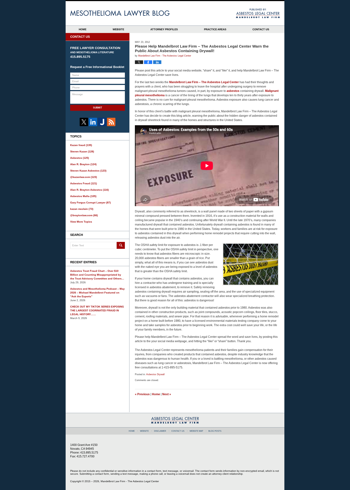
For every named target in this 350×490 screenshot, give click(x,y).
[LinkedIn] (93, 122)
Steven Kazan (82, 151)
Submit (97, 107)
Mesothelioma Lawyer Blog (120, 13)
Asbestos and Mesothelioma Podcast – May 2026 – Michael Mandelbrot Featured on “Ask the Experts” (97, 292)
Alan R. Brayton (83, 164)
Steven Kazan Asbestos (88, 170)
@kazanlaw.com (83, 177)
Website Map (196, 431)
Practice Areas (215, 29)
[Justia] (102, 122)
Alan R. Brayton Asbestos (89, 189)
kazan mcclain (81, 208)
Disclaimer (160, 431)
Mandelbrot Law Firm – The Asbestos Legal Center (204, 82)
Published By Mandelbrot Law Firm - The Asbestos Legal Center (258, 13)
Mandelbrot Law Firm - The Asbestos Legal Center (130, 481)
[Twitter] (83, 122)
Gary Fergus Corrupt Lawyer (90, 202)
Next (166, 394)
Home (82, 29)
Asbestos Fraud (83, 183)
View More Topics (81, 221)
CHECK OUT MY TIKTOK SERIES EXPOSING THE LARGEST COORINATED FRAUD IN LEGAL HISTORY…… (97, 310)
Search (121, 245)
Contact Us (260, 29)
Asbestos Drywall (155, 374)
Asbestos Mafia (83, 196)
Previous (142, 394)
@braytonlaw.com (84, 215)
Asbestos (79, 157)
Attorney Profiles (164, 29)
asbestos (233, 90)
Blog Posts (214, 431)
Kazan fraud (81, 145)
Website (118, 29)
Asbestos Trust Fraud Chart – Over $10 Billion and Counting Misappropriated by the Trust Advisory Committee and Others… (97, 274)
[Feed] (111, 122)
